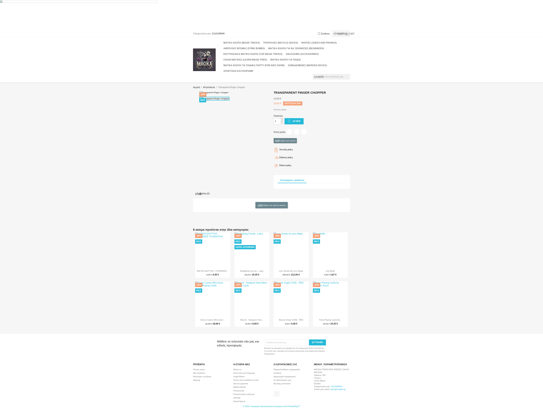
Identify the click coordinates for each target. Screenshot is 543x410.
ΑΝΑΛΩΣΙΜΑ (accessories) (302, 54)
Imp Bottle (330, 271)
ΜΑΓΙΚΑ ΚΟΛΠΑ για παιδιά (285, 60)
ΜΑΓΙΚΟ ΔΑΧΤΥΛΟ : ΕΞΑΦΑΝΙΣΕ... (212, 271)
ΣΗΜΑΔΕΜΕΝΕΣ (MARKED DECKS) (307, 65)
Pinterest (304, 132)
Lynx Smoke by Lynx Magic (291, 271)
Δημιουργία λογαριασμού (285, 376)
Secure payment (240, 383)
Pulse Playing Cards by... (330, 320)
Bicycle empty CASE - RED (291, 320)
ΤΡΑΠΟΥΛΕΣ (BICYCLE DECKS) (280, 43)
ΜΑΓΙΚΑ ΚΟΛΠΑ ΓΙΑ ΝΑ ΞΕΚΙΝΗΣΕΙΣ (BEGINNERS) (296, 48)
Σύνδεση (277, 373)
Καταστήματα (239, 401)
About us (237, 369)
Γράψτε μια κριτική (287, 140)
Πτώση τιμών (199, 369)
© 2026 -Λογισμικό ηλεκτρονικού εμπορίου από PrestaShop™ (271, 406)
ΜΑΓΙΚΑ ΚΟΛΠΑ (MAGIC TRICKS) (241, 43)
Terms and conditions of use (245, 380)
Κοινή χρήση (289, 132)
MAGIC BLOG (239, 387)
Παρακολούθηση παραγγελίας (287, 369)
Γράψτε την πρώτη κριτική (273, 205)
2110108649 (218, 33)
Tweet (296, 132)
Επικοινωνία (238, 391)
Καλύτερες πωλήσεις (202, 376)
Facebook (277, 394)
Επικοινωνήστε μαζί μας (244, 394)
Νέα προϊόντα (199, 373)
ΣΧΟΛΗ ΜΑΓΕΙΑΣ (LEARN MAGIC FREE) (245, 60)
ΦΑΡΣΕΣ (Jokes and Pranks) (319, 43)
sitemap (196, 380)
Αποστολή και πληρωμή (238, 71)
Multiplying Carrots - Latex (252, 271)
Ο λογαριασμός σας (285, 364)
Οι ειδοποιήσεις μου (282, 380)
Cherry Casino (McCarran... (212, 320)
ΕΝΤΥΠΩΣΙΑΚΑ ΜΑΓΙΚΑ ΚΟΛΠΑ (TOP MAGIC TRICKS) (252, 54)
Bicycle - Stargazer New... (251, 320)
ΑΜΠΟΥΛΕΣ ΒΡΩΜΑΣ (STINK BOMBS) (244, 48)
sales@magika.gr (338, 389)
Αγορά (294, 121)
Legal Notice (238, 376)
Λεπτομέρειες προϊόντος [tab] (292, 180)
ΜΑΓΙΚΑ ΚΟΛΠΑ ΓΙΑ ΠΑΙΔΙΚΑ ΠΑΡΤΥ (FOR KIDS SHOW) (254, 65)
